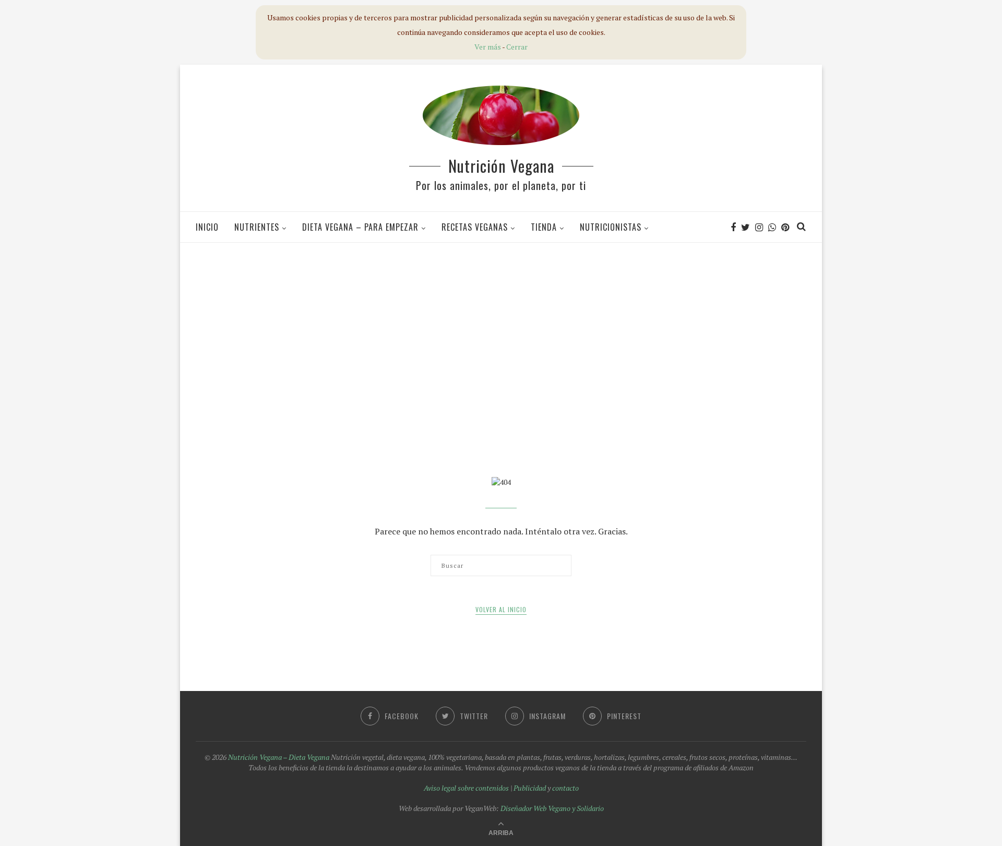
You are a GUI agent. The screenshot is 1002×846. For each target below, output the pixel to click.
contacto (565, 788)
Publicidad (530, 788)
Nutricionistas (610, 227)
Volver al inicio (501, 609)
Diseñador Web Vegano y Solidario (552, 808)
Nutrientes (256, 227)
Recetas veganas (475, 227)
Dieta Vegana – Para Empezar (360, 227)
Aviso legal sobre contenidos (466, 788)
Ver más (487, 47)
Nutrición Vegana (501, 165)
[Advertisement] (501, 326)
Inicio (207, 227)
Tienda (544, 227)
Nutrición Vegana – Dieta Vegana (278, 757)
